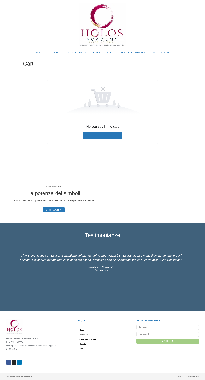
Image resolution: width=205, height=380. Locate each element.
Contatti (165, 52)
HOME (39, 52)
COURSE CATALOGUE (104, 52)
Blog (153, 52)
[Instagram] (14, 362)
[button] (11, 271)
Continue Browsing (102, 135)
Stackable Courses (76, 52)
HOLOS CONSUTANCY (133, 52)
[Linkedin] (19, 362)
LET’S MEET (55, 52)
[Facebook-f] (8, 362)
